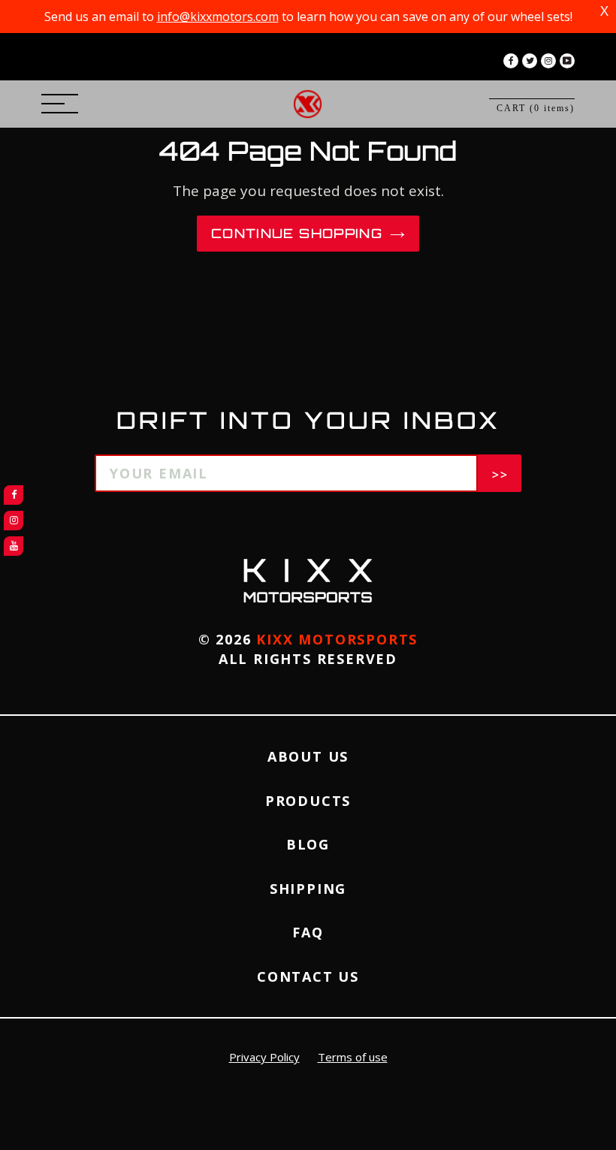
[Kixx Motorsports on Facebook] (510, 60)
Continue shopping (296, 233)
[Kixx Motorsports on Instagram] (548, 60)
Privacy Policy (264, 1056)
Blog (308, 844)
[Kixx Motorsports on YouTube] (567, 60)
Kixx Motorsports (337, 639)
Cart (536, 108)
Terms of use (353, 1056)
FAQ (307, 932)
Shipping (308, 889)
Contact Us (308, 976)
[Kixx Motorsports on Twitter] (529, 60)
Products (308, 801)
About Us (308, 756)
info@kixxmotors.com (218, 16)
